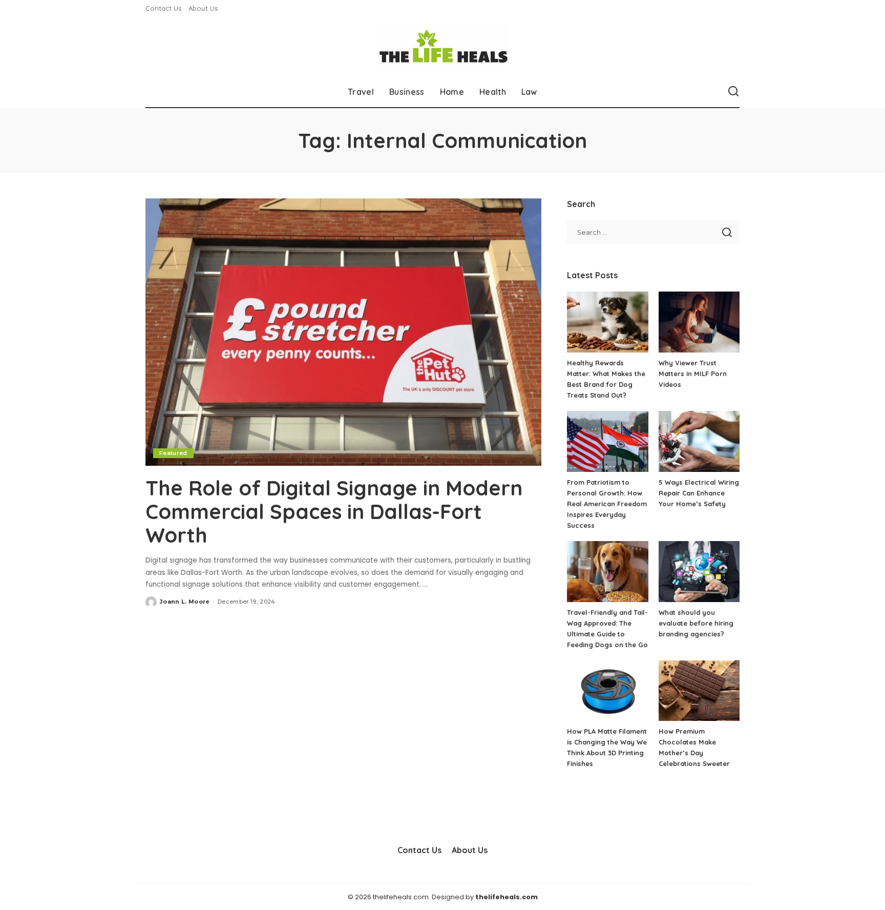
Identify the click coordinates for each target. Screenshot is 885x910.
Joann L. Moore (185, 601)
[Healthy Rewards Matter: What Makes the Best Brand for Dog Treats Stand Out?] (607, 322)
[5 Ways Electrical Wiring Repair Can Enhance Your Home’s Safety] (699, 441)
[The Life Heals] (442, 46)
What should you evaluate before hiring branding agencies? (696, 623)
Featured (173, 453)
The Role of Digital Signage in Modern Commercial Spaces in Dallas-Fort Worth (333, 511)
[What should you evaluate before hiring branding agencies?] (699, 571)
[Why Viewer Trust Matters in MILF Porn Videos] (699, 322)
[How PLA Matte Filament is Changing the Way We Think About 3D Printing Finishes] (607, 690)
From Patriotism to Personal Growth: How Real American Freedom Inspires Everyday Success (607, 503)
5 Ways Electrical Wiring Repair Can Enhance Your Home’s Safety (699, 493)
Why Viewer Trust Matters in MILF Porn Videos (693, 373)
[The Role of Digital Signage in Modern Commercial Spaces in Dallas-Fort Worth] (343, 332)
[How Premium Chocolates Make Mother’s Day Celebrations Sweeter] (699, 690)
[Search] (733, 91)
